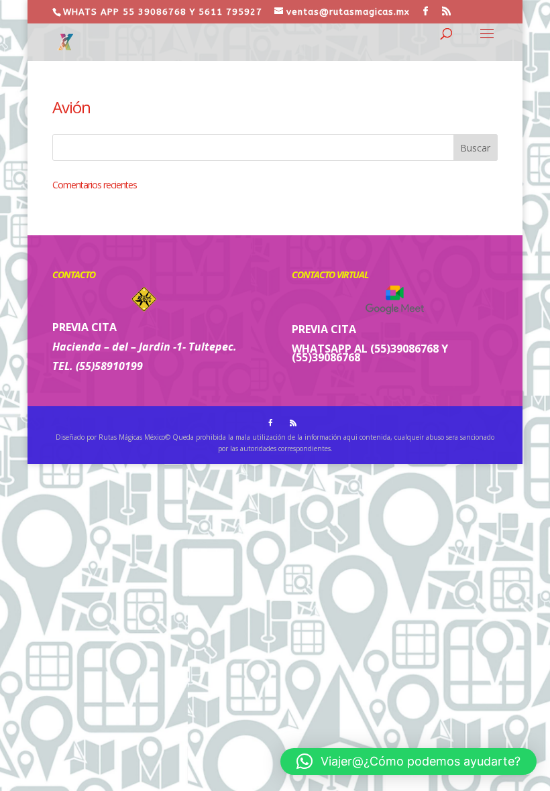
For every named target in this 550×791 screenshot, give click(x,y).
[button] (408, 761)
